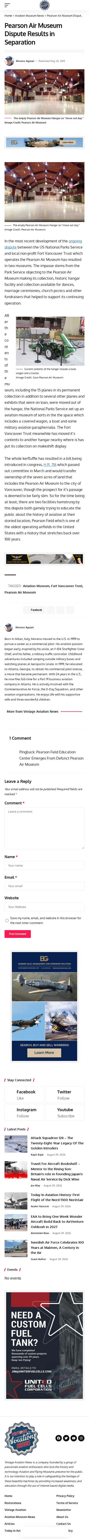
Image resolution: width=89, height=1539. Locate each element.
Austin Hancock (40, 1206)
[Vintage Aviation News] (44, 5)
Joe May (35, 1185)
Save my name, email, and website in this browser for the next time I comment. (45, 920)
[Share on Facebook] (25, 1532)
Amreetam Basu (40, 1233)
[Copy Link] (44, 1532)
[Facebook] (77, 627)
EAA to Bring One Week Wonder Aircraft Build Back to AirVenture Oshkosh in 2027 (57, 1221)
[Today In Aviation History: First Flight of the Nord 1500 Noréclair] (16, 1201)
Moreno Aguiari (25, 61)
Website (12, 898)
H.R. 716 (50, 464)
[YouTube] (82, 627)
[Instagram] (24, 1112)
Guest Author (38, 1259)
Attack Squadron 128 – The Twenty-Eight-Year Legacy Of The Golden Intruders (57, 1143)
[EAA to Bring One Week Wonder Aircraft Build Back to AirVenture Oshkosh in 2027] (16, 1222)
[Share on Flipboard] (61, 610)
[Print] (54, 1532)
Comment (15, 803)
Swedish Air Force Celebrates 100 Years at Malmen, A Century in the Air (57, 1247)
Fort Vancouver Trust (66, 586)
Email (11, 877)
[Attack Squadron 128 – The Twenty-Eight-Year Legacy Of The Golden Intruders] (16, 1144)
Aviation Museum (36, 586)
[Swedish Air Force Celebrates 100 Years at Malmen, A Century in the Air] (16, 1248)
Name (11, 856)
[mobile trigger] (8, 5)
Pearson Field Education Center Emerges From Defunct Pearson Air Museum (51, 758)
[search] (81, 5)
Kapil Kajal (37, 1154)
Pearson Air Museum (20, 592)
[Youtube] (65, 1112)
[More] (63, 1532)
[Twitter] (65, 1094)
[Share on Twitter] (35, 1532)
